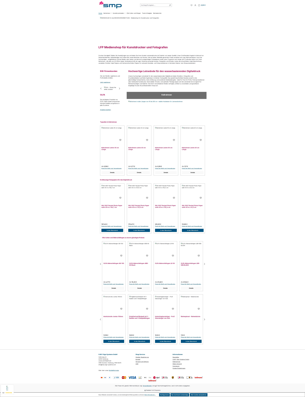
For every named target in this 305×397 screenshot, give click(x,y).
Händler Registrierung (142, 357)
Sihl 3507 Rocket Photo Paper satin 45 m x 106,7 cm (111, 206)
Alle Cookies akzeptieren (198, 395)
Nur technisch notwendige (179, 395)
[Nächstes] (119, 88)
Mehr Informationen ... (150, 394)
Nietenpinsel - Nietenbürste (190, 316)
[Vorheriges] (101, 88)
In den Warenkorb (112, 230)
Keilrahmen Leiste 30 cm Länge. (110, 148)
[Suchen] (170, 5)
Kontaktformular (114, 370)
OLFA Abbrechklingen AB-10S (113, 263)
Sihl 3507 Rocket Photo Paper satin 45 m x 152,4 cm (165, 206)
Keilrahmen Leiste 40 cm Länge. (137, 148)
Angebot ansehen (105, 110)
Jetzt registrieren (105, 82)
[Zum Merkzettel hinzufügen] (120, 140)
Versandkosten (147, 386)
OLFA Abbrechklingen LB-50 (165, 263)
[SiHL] (110, 88)
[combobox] (154, 5)
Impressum (176, 366)
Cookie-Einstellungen (179, 368)
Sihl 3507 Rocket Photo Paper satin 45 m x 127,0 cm (138, 206)
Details (112, 172)
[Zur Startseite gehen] (110, 5)
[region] (110, 88)
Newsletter (176, 357)
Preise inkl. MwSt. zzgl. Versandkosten (111, 168)
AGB (137, 364)
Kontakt (138, 359)
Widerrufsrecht (177, 364)
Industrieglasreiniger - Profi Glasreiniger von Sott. (165, 317)
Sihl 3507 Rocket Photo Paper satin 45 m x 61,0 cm (192, 206)
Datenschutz (176, 361)
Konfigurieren (164, 395)
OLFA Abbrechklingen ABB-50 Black (138, 264)
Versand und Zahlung (142, 361)
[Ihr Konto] (195, 5)
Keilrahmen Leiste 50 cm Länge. (163, 148)
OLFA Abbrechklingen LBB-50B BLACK (190, 264)
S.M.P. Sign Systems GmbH (181, 359)
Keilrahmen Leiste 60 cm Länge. (190, 148)
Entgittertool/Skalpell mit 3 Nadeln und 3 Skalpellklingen (139, 317)
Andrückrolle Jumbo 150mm (113, 316)
